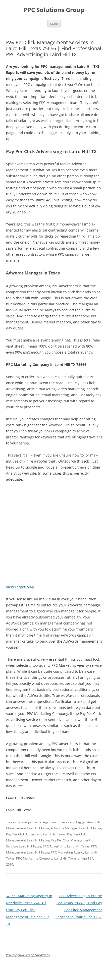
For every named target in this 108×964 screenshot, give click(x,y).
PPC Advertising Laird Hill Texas (66, 846)
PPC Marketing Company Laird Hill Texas (46, 858)
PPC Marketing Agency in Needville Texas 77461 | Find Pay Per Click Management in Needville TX (29, 909)
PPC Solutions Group (54, 10)
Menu (54, 23)
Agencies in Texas (56, 822)
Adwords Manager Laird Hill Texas (76, 828)
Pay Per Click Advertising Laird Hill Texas (36, 834)
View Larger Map (20, 587)
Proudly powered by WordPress (28, 955)
